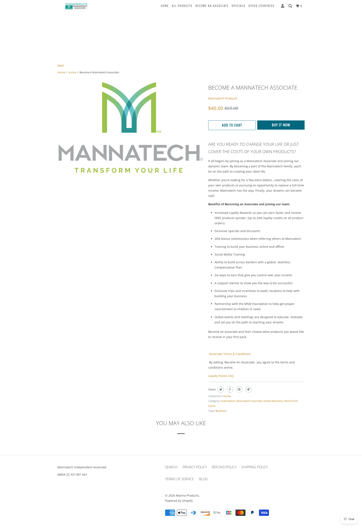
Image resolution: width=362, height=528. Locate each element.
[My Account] (283, 6)
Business (221, 411)
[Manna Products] (76, 6)
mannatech (228, 401)
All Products (182, 6)
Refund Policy (224, 467)
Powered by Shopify (179, 501)
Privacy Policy (195, 467)
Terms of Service (179, 479)
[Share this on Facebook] (229, 389)
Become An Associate (211, 6)
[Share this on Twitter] (220, 389)
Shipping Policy (254, 467)
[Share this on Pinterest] (238, 389)
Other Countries (261, 6)
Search (171, 467)
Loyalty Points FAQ (221, 376)
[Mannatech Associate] (130, 127)
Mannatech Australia (249, 401)
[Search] (290, 6)
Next (60, 65)
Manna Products (187, 495)
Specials (238, 6)
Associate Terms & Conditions (229, 354)
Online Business (273, 401)
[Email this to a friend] (248, 389)
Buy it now (281, 125)
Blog (203, 479)
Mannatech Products (222, 98)
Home (165, 6)
